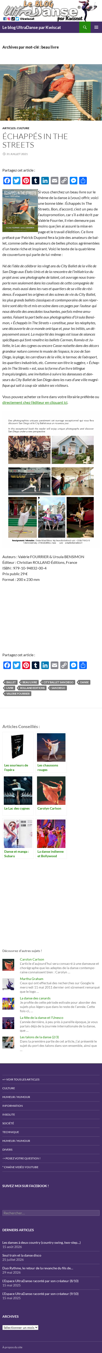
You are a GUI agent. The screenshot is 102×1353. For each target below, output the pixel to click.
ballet (11, 682)
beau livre (30, 682)
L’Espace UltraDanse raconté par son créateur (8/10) (40, 1281)
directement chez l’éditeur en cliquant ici (34, 402)
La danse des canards (35, 998)
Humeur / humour (16, 1097)
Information (12, 1105)
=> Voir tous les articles (20, 1079)
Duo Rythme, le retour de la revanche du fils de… (37, 1268)
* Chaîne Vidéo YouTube (20, 1167)
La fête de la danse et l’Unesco (41, 1018)
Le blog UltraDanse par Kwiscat (31, 27)
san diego (58, 687)
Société (8, 1123)
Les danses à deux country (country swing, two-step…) (41, 1242)
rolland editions (32, 687)
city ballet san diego (59, 682)
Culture (23, 128)
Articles (9, 128)
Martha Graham (31, 979)
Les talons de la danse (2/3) (39, 1037)
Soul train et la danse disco (21, 1255)
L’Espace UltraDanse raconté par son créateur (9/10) (40, 1294)
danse (84, 682)
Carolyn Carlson (32, 959)
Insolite (8, 1114)
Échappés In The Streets (35, 140)
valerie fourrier (18, 693)
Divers (7, 1149)
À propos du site (12, 1347)
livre (10, 687)
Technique (10, 1132)
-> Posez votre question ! (21, 1158)
